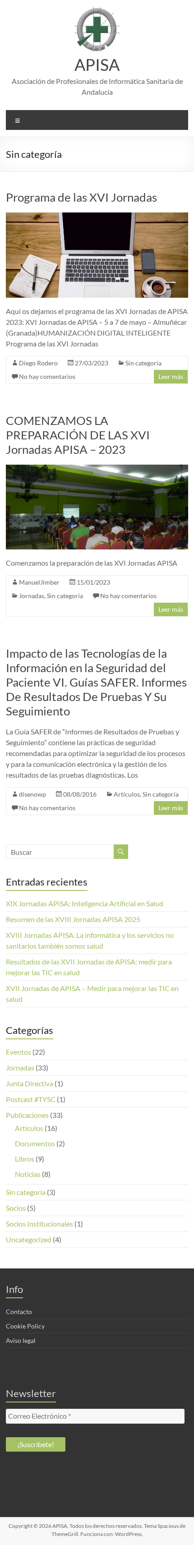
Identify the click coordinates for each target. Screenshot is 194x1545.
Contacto (19, 1311)
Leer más (170, 376)
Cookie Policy (25, 1326)
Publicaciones (27, 1115)
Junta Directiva (29, 1083)
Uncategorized (28, 1239)
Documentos (35, 1143)
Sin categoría (143, 363)
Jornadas (31, 596)
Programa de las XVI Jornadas (81, 197)
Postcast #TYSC (30, 1099)
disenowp (32, 794)
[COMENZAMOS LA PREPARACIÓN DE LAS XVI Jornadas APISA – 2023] (97, 469)
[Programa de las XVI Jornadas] (97, 216)
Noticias (28, 1174)
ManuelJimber (39, 582)
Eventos (18, 1051)
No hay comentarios (47, 376)
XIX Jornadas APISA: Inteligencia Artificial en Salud (84, 903)
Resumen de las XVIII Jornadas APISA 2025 (73, 919)
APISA (97, 64)
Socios (16, 1208)
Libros (24, 1158)
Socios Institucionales (39, 1223)
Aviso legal (21, 1340)
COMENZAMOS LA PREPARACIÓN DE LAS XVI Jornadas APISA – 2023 (78, 435)
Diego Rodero (38, 363)
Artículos (127, 794)
